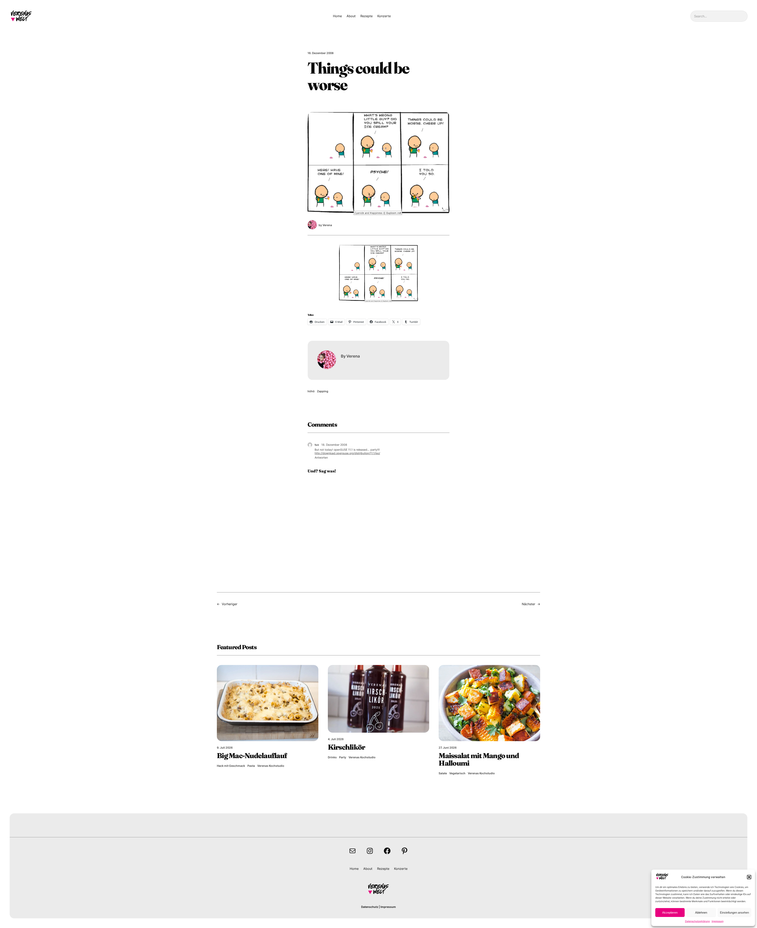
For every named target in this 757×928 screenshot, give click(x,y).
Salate (443, 773)
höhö (311, 391)
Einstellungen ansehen (734, 912)
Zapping (322, 391)
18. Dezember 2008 (334, 444)
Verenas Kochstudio (270, 765)
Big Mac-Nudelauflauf (252, 755)
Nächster (528, 604)
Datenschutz (369, 906)
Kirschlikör (346, 747)
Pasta (251, 765)
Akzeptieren (670, 912)
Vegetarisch (457, 773)
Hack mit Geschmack (231, 765)
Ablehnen (701, 912)
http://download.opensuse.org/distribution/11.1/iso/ (347, 453)
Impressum (717, 921)
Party (342, 757)
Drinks (332, 757)
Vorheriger (229, 604)
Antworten (321, 457)
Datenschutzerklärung (697, 921)
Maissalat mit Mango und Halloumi (479, 759)
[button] (749, 877)
